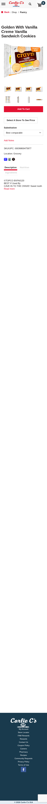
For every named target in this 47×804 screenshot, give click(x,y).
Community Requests (23, 758)
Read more (9, 189)
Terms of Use (23, 765)
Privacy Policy (23, 762)
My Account (23, 729)
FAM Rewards (23, 736)
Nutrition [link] (24, 167)
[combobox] (23, 133)
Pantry (23, 12)
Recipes (23, 755)
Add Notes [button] (9, 140)
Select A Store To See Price (21, 120)
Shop (14, 12)
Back (6, 12)
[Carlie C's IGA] (16, 3)
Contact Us (23, 742)
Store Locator (23, 732)
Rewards (23, 739)
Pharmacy (23, 752)
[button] (8, 89)
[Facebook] (23, 769)
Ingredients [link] (11, 172)
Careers (23, 749)
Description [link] (11, 167)
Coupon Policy (24, 745)
